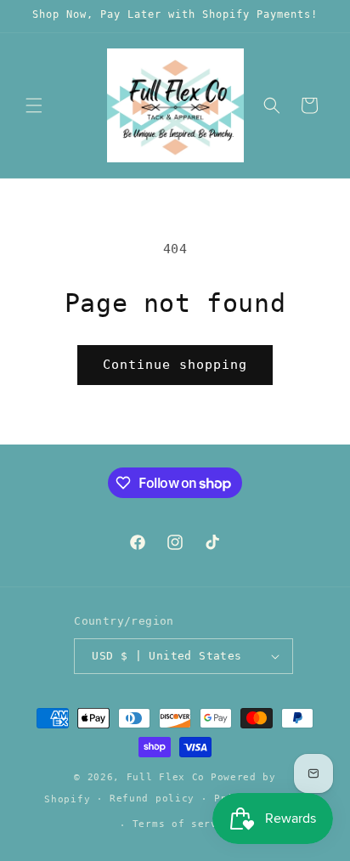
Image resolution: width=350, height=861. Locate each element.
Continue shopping (175, 364)
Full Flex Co (166, 777)
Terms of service (185, 824)
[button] (34, 105)
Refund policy (152, 798)
